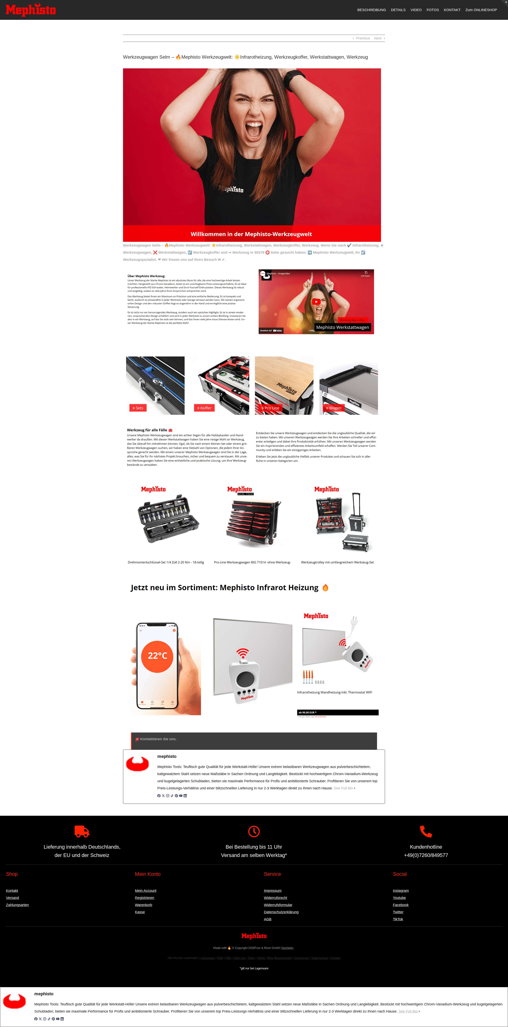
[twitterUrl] (163, 797)
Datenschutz (320, 958)
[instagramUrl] (167, 797)
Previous (363, 38)
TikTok (398, 919)
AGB (267, 919)
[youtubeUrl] (180, 797)
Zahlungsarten (17, 905)
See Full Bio (343, 788)
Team (251, 958)
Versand (12, 898)
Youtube (399, 898)
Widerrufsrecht (275, 898)
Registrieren (144, 898)
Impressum (273, 891)
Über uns (239, 958)
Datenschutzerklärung (281, 912)
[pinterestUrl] (176, 797)
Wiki (228, 958)
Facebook (401, 905)
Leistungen (208, 958)
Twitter (398, 912)
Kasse (140, 912)
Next (377, 38)
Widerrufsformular (278, 905)
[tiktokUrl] (172, 797)
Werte (261, 958)
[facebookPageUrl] (159, 797)
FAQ (220, 958)
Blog (270, 958)
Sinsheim (287, 948)
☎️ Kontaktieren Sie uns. (156, 739)
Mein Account (145, 891)
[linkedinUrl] (185, 797)
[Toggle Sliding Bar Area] (504, 3)
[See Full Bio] (354, 788)
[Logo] (254, 934)
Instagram (401, 891)
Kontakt (12, 891)
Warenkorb (143, 905)
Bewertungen (283, 958)
